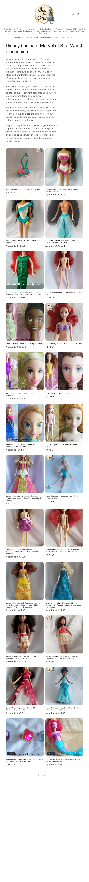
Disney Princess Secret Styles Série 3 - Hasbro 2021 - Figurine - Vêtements (63, 709)
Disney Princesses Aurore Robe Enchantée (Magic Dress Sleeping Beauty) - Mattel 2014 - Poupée (24, 498)
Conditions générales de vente (72, 877)
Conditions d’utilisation (43, 875)
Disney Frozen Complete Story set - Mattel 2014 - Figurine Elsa (64, 497)
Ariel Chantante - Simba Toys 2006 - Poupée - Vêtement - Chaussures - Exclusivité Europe (24, 293)
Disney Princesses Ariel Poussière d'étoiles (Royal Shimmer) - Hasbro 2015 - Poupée (62, 550)
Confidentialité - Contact (68, 832)
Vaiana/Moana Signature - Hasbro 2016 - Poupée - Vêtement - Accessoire (22, 657)
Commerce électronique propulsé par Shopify (45, 872)
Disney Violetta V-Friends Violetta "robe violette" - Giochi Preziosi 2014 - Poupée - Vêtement (22, 551)
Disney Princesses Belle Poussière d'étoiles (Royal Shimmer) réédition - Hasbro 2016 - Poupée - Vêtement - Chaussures (23, 605)
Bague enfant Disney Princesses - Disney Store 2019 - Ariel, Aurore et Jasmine (24, 760)
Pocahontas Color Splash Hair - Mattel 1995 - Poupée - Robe (23, 242)
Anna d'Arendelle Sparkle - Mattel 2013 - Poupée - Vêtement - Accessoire (22, 446)
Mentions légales (77, 875)
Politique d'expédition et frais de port (31, 832)
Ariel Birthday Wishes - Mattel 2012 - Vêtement (63, 344)
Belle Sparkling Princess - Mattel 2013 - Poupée (64, 393)
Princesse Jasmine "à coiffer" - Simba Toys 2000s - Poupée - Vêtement (62, 242)
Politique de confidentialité (23, 875)
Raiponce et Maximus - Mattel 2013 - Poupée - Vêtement (24, 394)
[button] (4, 14)
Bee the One (26, 872)
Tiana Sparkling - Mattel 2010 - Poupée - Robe (24, 344)
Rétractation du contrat (44, 837)
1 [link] (38, 775)
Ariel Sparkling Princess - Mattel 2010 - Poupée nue (64, 293)
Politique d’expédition (61, 875)
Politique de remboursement (73, 872)
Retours (52, 832)
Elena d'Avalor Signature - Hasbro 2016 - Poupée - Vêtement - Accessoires (22, 709)
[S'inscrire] (62, 807)
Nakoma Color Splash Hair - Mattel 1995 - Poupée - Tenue (61, 190)
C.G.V (11, 832)
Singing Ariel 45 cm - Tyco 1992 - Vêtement (23, 189)
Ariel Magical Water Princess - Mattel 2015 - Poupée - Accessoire (62, 760)
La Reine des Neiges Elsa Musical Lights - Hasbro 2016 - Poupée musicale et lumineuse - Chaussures (63, 605)
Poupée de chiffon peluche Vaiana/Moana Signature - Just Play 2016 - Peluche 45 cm (62, 657)
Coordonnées (55, 877)
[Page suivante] (50, 775)
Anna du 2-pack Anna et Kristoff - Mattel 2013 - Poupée (64, 446)
